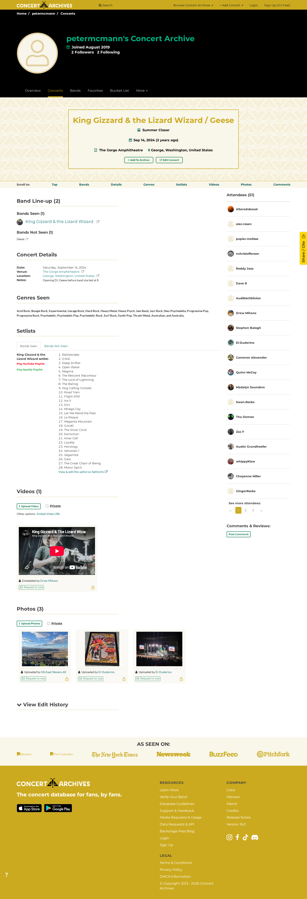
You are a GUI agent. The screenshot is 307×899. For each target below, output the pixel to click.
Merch (232, 804)
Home (22, 13)
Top (54, 184)
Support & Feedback (177, 811)
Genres (148, 184)
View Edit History (45, 705)
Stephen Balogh (248, 328)
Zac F (240, 432)
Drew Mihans (49, 580)
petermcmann (43, 13)
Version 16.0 (236, 824)
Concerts (68, 13)
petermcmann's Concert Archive (130, 38)
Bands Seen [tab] (28, 346)
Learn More (169, 790)
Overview (33, 91)
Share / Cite (303, 251)
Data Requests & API (177, 824)
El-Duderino (106, 672)
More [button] (141, 91)
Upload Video (29, 506)
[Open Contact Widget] (7, 875)
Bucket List (119, 91)
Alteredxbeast (247, 209)
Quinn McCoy (246, 372)
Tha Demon (245, 417)
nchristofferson (247, 254)
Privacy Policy (171, 870)
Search (106, 5)
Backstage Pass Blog (177, 831)
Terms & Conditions (176, 863)
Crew (231, 790)
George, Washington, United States (182, 150)
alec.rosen (244, 224)
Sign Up (166, 845)
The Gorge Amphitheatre (121, 150)
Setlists (181, 184)
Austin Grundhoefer (251, 446)
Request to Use (33, 587)
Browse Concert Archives (192, 5)
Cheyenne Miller (248, 476)
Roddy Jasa (245, 268)
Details (116, 184)
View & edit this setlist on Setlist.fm (81, 472)
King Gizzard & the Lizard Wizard (59, 221)
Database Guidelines (177, 804)
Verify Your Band (173, 797)
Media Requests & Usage (181, 817)
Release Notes (239, 817)
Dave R (241, 283)
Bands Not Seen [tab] (56, 346)
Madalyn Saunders (250, 387)
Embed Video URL (48, 514)
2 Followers (82, 52)
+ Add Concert (230, 5)
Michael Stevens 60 (53, 672)
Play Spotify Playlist (30, 369)
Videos (214, 184)
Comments (281, 184)
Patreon (233, 797)
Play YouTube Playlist (30, 363)
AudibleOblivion (248, 298)
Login (254, 5)
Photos (246, 184)
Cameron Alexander (251, 357)
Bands (75, 91)
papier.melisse (247, 239)
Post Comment (239, 534)
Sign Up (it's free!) (277, 5)
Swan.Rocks (245, 402)
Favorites (95, 91)
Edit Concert (170, 160)
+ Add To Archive (139, 160)
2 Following (108, 52)
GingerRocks (245, 491)
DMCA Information (175, 877)
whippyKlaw (245, 461)
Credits (232, 811)
